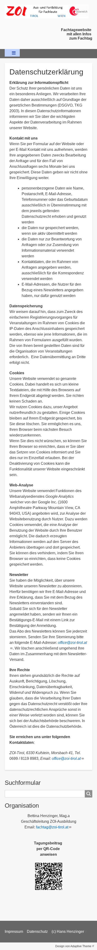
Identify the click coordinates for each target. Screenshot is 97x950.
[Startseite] (48, 11)
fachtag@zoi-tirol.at (52, 827)
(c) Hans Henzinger (68, 931)
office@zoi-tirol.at (66, 759)
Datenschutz (37, 931)
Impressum (14, 931)
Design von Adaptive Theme (73, 946)
